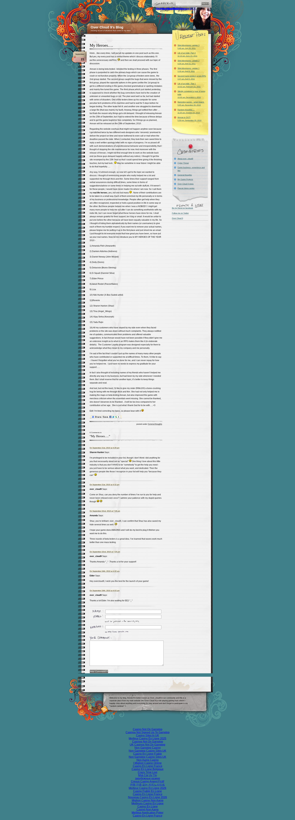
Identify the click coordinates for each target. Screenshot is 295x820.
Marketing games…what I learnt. (191, 103)
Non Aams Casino (148, 759)
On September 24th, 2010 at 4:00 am (105, 571)
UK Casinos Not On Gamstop (147, 744)
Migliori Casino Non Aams (147, 800)
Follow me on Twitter (180, 213)
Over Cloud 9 (177, 218)
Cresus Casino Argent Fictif (147, 781)
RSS (104, 709)
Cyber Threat (183, 163)
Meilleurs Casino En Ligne (147, 803)
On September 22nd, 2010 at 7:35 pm (105, 552)
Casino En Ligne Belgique (148, 769)
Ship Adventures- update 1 (188, 69)
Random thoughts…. (189, 111)
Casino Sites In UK (147, 735)
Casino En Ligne (147, 806)
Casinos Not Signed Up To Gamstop (148, 732)
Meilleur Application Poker (147, 812)
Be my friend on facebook (182, 208)
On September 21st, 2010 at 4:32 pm (104, 485)
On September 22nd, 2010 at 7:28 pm (105, 511)
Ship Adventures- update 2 (188, 62)
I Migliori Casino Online (147, 763)
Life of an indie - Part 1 (189, 85)
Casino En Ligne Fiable (147, 753)
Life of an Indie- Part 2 (187, 54)
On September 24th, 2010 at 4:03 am (105, 591)
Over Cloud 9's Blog (107, 27)
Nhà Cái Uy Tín (147, 775)
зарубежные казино (147, 778)
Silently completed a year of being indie (191, 94)
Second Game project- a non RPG (192, 77)
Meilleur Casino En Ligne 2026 (147, 788)
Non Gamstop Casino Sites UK (147, 750)
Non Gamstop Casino (148, 747)
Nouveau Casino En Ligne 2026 (147, 797)
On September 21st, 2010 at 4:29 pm (104, 448)
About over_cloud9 (185, 159)
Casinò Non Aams (148, 809)
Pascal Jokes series (186, 188)
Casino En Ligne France (147, 766)
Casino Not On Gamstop (147, 729)
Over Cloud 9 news (186, 184)
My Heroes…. (101, 45)
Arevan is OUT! (189, 118)
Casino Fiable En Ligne (147, 791)
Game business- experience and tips (191, 169)
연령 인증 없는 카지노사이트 (147, 784)
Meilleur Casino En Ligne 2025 (147, 738)
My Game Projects (185, 179)
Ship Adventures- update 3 (188, 46)
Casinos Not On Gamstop (171, 8)
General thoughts (155, 424)
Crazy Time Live (147, 772)
